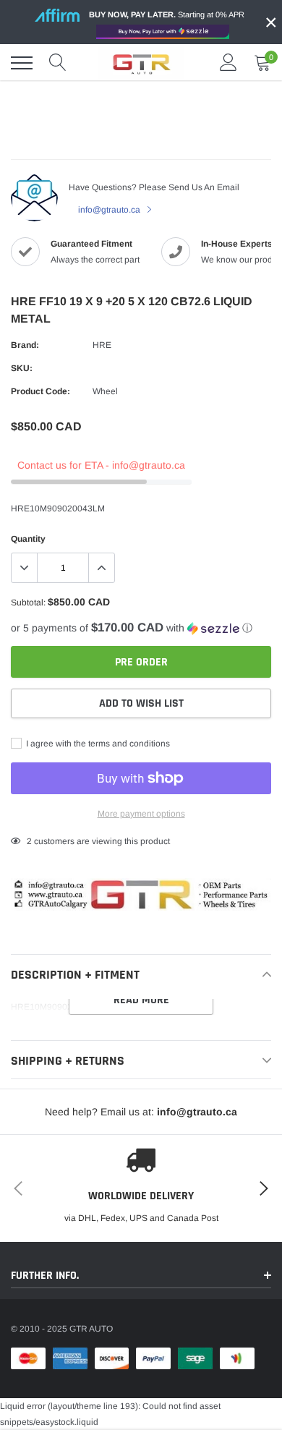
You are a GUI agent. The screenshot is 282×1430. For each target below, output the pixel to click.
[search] (58, 63)
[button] (141, 628)
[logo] (141, 63)
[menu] (22, 63)
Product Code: (40, 391)
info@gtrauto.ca (110, 210)
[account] (228, 63)
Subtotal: (28, 602)
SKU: (22, 368)
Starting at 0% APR (166, 14)
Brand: (25, 345)
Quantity (28, 539)
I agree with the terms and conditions (97, 744)
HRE (102, 345)
